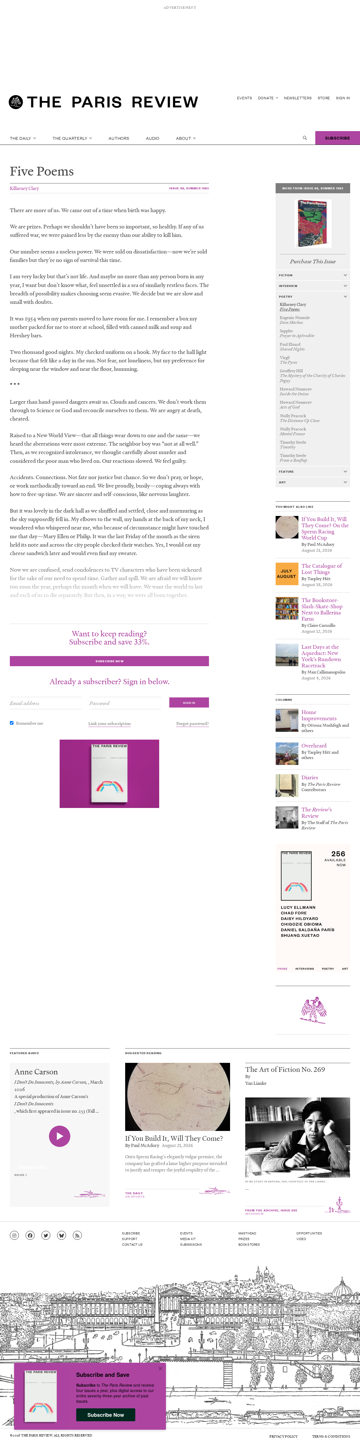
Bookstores (249, 1244)
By (247, 1076)
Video (301, 1238)
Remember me (29, 723)
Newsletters (298, 97)
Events (244, 97)
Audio (152, 138)
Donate (266, 97)
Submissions (191, 1244)
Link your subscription (109, 723)
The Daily (21, 138)
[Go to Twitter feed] (45, 1236)
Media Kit (188, 1238)
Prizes (244, 1238)
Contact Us (132, 1244)
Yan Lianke (256, 1083)
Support (129, 1238)
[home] (103, 104)
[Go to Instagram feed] (14, 1236)
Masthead (247, 1233)
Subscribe (337, 138)
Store (324, 97)
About (184, 138)
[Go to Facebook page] (30, 1236)
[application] (59, 1164)
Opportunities (309, 1233)
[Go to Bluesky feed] (61, 1236)
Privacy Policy (283, 1436)
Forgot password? (192, 723)
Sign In (343, 97)
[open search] (305, 138)
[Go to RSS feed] (77, 1236)
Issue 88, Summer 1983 (189, 188)
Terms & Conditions (331, 1436)
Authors (119, 138)
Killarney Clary (24, 188)
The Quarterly (70, 138)
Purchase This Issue (313, 261)
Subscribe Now (105, 1414)
